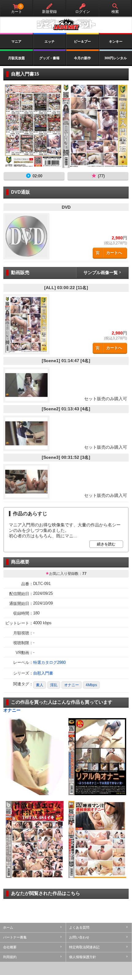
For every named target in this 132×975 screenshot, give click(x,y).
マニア (16, 41)
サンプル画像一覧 (100, 272)
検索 (115, 12)
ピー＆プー (82, 41)
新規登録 (49, 12)
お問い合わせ (79, 937)
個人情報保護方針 (82, 957)
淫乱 (53, 685)
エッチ (50, 41)
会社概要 (10, 947)
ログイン (82, 12)
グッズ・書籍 (49, 58)
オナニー (71, 685)
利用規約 (10, 957)
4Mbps (91, 685)
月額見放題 (16, 58)
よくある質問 (79, 927)
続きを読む (106, 544)
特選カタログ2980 (49, 662)
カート (16, 9)
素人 (39, 685)
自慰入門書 (43, 673)
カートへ (114, 252)
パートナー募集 (15, 937)
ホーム (8, 927)
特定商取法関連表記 (84, 947)
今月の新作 (82, 58)
